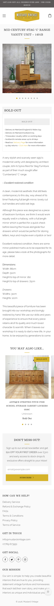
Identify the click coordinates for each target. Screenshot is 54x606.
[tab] (16, 98)
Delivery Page (19, 142)
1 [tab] (22, 424)
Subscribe (26, 478)
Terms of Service (11, 525)
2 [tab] (25, 424)
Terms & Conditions (12, 515)
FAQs (5, 511)
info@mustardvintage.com (16, 539)
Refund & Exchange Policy (16, 506)
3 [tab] (28, 424)
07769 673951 (9, 544)
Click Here (23, 145)
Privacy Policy (9, 520)
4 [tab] (31, 424)
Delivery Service (11, 502)
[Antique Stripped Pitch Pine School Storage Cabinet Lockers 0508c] (27, 377)
